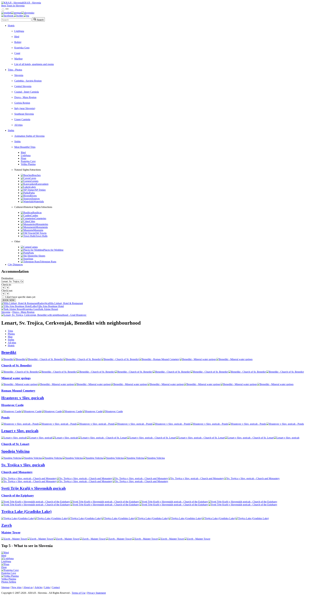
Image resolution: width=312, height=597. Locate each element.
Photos (11, 333)
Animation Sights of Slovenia (29, 136)
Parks (32, 192)
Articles (38, 587)
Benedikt (8, 352)
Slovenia (18, 75)
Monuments (42, 227)
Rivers (33, 195)
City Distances (15, 264)
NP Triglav (40, 189)
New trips (16, 587)
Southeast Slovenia (24, 113)
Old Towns (40, 233)
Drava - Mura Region (25, 97)
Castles (34, 215)
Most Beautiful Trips (24, 147)
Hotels (11, 25)
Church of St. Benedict (16, 365)
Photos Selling (8, 581)
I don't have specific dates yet (20, 297)
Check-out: (7, 290)
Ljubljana (19, 31)
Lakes (33, 187)
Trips (10, 331)
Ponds (5, 417)
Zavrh (6, 525)
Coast (17, 53)
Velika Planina (28, 164)
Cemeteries (40, 218)
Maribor (18, 58)
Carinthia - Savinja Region (28, 80)
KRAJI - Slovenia (31, 2)
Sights (11, 130)
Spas (30, 258)
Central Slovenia (22, 86)
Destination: (7, 278)
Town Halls (41, 236)
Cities (32, 221)
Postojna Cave (28, 161)
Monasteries (42, 224)
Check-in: (6, 284)
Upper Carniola (22, 119)
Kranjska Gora (21, 47)
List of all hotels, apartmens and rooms (34, 64)
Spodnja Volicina (15, 451)
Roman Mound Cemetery (18, 390)
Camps (34, 247)
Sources (36, 198)
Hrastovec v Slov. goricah (22, 398)
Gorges (34, 181)
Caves (33, 178)
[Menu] (7, 9)
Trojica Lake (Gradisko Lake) (26, 511)
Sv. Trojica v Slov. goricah (23, 465)
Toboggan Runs (48, 261)
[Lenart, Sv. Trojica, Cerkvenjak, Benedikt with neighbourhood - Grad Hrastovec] (43, 315)
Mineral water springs (16, 378)
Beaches (36, 175)
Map (10, 336)
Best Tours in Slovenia (13, 5)
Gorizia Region (22, 102)
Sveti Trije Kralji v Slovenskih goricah (33, 488)
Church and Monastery (17, 472)
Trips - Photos (15, 69)
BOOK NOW (8, 300)
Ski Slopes (39, 255)
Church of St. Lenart (15, 444)
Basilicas (37, 212)
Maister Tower (10, 532)
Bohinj (17, 42)
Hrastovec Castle (12, 405)
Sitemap (5, 587)
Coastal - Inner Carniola (26, 91)
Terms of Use (78, 592)
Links (47, 587)
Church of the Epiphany (17, 495)
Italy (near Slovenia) (24, 108)
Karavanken (42, 184)
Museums (38, 230)
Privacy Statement (96, 592)
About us (28, 587)
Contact (56, 587)
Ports (31, 252)
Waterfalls (39, 201)
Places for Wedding (53, 250)
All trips (18, 125)
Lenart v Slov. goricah (19, 431)
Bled (16, 36)
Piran (23, 158)
